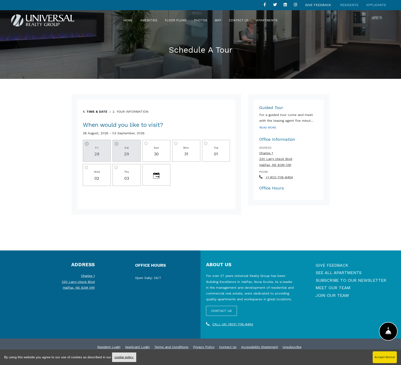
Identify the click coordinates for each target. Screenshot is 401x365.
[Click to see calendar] (156, 174)
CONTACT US (221, 311)
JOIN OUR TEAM (332, 295)
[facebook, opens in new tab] (264, 5)
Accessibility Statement (259, 347)
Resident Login (108, 347)
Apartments (267, 20)
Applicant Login (137, 347)
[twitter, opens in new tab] (275, 5)
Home (128, 20)
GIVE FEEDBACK (332, 265)
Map (218, 20)
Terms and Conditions (171, 347)
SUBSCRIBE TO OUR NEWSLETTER (351, 280)
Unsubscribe (292, 347)
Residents (349, 5)
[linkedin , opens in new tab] (285, 5)
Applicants (376, 5)
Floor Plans (176, 20)
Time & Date (96, 111)
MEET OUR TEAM (333, 287)
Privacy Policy (203, 347)
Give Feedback (318, 5)
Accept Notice (385, 357)
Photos (200, 20)
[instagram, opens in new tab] (295, 5)
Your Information (132, 111)
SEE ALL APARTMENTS (339, 272)
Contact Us (239, 20)
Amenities (148, 20)
